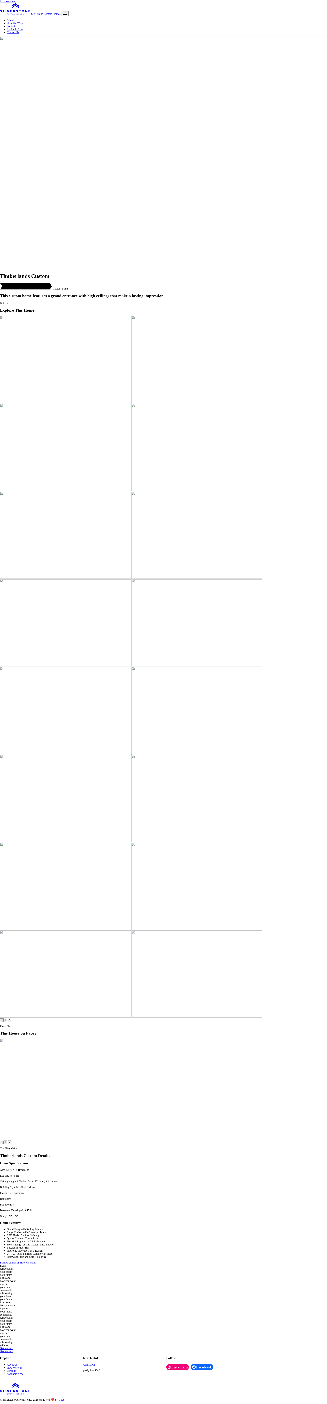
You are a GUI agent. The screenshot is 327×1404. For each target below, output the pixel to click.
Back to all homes (9, 1262)
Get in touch (6, 1348)
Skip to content (8, 1)
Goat (61, 1399)
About (10, 20)
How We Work (15, 23)
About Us (12, 1364)
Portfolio (11, 26)
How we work (28, 1262)
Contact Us (13, 32)
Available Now (15, 29)
